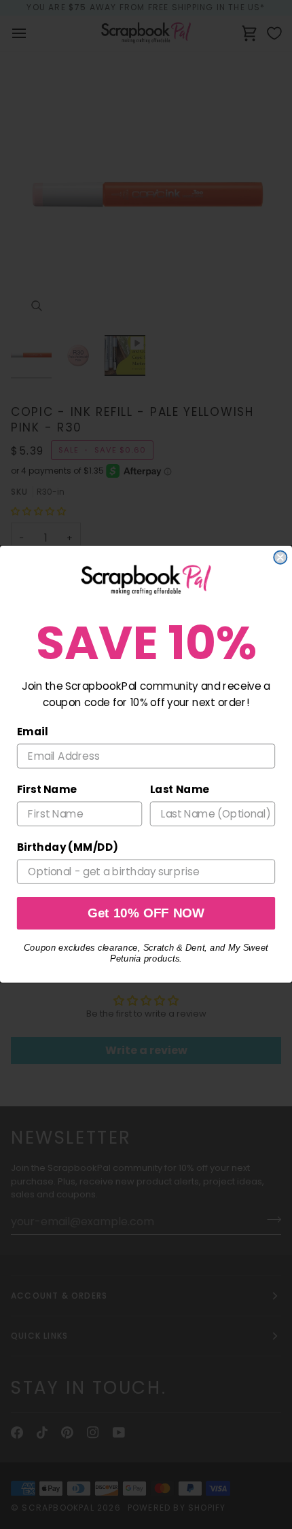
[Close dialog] (280, 557)
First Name (47, 789)
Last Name (179, 789)
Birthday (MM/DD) (67, 848)
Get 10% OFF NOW (146, 914)
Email (32, 731)
